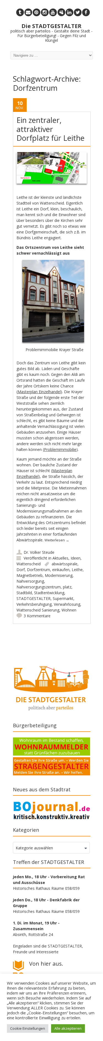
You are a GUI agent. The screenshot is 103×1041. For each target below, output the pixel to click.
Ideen (75, 558)
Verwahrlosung (67, 604)
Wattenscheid (28, 563)
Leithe (77, 569)
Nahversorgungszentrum (38, 587)
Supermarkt (63, 598)
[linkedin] (69, 12)
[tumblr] (20, 12)
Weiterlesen (56, 540)
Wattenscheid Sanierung (37, 610)
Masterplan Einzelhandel (39, 391)
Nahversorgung (30, 581)
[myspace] (61, 12)
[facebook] (86, 12)
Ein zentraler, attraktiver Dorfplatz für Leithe (50, 129)
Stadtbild (24, 592)
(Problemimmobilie (59, 449)
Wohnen (69, 610)
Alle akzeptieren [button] (68, 1028)
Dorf (20, 569)
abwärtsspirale (64, 563)
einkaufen (60, 569)
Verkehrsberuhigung (34, 604)
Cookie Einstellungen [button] (27, 1028)
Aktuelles (60, 558)
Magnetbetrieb (29, 575)
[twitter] (78, 12)
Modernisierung (59, 575)
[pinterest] (36, 12)
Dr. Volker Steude (39, 552)
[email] (28, 12)
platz (67, 587)
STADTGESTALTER (33, 598)
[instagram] (45, 12)
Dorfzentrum (38, 569)
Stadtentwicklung (49, 592)
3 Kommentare (37, 615)
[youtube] (53, 12)
